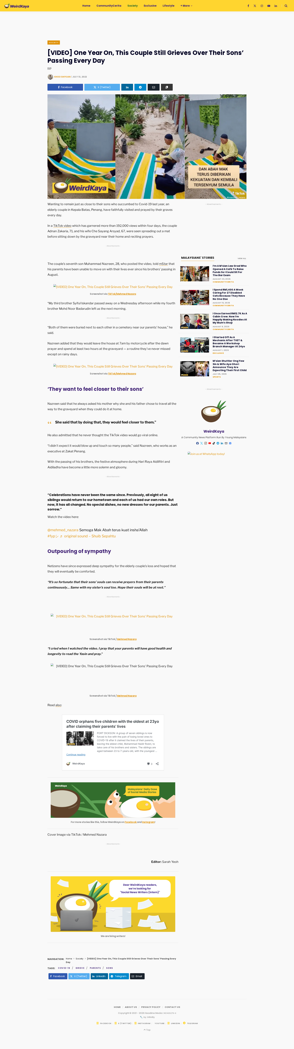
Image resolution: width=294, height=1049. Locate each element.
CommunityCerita (223, 281)
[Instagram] (206, 443)
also (58, 705)
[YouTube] (210, 443)
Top (148, 1029)
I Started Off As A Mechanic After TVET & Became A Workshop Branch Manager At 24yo (229, 342)
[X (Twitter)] (201, 443)
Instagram (148, 822)
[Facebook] (197, 443)
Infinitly (151, 1017)
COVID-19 (64, 968)
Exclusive (218, 353)
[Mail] (226, 443)
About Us (131, 1007)
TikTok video (62, 225)
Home (69, 958)
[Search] (284, 6)
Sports (217, 377)
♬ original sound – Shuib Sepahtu (88, 536)
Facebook (131, 822)
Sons (109, 968)
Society (54, 42)
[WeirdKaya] (16, 6)
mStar (163, 264)
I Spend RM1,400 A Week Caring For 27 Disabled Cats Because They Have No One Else (229, 294)
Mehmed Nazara (127, 639)
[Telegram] (140, 87)
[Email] (154, 87)
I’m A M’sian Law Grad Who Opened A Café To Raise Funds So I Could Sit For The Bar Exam (230, 270)
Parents (95, 968)
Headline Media (154, 1013)
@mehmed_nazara (62, 530)
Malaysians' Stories (197, 258)
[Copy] (167, 87)
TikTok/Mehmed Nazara (122, 294)
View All (242, 258)
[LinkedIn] (127, 87)
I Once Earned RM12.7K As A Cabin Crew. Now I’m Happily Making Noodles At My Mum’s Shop (230, 318)
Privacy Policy (150, 1007)
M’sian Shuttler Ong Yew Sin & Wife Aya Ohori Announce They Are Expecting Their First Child (230, 365)
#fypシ (53, 536)
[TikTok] (214, 443)
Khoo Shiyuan (62, 76)
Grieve (80, 968)
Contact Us (172, 1007)
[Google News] (230, 443)
